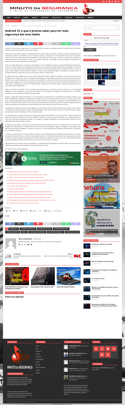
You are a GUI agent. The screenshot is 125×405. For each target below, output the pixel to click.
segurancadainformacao (55, 232)
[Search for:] (101, 27)
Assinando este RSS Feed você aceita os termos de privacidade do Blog (101, 45)
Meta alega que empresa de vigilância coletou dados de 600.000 (27, 183)
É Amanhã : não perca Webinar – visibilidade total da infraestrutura (101, 122)
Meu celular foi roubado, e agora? (18, 186)
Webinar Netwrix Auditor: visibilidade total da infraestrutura (101, 149)
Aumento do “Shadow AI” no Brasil (102, 244)
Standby (38, 370)
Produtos (38, 365)
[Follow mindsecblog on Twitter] (24, 244)
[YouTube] (109, 1)
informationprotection (61, 229)
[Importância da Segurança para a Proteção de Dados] (102, 223)
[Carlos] (66, 371)
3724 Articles (37, 239)
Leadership (44, 17)
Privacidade (97, 55)
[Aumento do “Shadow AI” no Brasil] (90, 71)
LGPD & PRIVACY (57, 17)
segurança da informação (37, 232)
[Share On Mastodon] (75, 43)
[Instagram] (118, 1)
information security (44, 229)
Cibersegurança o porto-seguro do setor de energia (23, 172)
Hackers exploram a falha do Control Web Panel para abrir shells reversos (30, 191)
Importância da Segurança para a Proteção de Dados (101, 231)
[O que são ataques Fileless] (69, 276)
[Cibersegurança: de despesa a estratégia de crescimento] (112, 71)
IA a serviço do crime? (98, 278)
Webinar (34, 17)
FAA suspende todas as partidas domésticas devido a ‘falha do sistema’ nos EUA (32, 200)
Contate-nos (80, 17)
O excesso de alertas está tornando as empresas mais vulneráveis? (103, 253)
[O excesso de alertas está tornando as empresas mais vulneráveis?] (97, 71)
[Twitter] (112, 1)
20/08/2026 (95, 307)
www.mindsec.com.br (72, 232)
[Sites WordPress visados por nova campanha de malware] (17, 276)
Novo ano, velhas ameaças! (16, 189)
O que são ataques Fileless (66, 287)
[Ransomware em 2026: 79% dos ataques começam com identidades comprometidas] (87, 306)
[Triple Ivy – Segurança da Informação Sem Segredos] (102, 169)
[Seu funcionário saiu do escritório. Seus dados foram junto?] (87, 297)
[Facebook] (106, 1)
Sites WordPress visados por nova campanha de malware (16, 288)
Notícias (17, 17)
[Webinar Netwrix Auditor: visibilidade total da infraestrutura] (102, 141)
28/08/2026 (95, 246)
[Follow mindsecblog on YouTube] (27, 244)
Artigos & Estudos (91, 240)
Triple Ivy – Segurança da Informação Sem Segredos (100, 176)
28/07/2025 (89, 179)
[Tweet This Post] (19, 43)
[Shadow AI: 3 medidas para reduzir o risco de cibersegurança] (97, 76)
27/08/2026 (95, 273)
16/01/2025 (89, 234)
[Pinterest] (115, 1)
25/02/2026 (89, 125)
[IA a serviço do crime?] (90, 76)
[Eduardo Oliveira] (66, 378)
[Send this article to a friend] (47, 43)
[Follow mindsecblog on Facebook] (21, 244)
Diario (37, 348)
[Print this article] (57, 43)
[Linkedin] (103, 1)
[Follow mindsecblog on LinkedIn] (30, 244)
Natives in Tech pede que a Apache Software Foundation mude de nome (30, 197)
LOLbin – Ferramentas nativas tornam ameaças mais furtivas (26, 177)
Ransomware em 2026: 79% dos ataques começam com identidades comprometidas (104, 305)
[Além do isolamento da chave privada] (105, 71)
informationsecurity (12, 232)
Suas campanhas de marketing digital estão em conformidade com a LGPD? (30, 194)
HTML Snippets (56, 404)
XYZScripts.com (69, 404)
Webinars (88, 98)
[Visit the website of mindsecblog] (19, 244)
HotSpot (38, 354)
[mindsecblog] (66, 348)
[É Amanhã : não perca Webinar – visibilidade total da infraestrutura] (102, 114)
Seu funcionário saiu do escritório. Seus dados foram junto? (105, 296)
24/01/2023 (10, 39)
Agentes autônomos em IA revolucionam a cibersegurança (78, 378)
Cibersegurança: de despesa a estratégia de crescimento (104, 270)
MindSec (90, 17)
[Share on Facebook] (10, 43)
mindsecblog (19, 39)
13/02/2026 (89, 152)
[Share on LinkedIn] (28, 43)
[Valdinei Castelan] (66, 355)
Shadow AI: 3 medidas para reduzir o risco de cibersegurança (105, 287)
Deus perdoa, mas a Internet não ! (42, 287)
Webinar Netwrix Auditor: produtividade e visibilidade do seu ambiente (100, 204)
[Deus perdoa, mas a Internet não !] (43, 276)
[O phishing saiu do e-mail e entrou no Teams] (101, 82)
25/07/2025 (89, 207)
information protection (28, 229)
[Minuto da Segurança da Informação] (51, 15)
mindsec (24, 232)
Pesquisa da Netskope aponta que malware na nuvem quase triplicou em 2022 (31, 180)
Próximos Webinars (40, 367)
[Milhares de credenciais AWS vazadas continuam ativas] (112, 76)
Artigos (25, 17)
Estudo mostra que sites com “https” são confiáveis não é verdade (28, 174)
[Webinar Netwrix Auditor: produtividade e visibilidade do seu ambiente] (102, 196)
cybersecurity (14, 229)
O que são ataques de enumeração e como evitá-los (24, 203)
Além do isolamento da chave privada (103, 261)
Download (68, 17)
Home (8, 17)
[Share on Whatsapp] (66, 43)
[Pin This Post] (38, 43)
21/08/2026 (95, 299)
